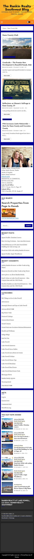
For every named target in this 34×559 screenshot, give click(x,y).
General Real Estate (9, 57)
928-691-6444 (6, 177)
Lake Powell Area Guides (9, 349)
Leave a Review (26, 516)
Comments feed (6, 404)
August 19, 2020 (19, 67)
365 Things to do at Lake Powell (12, 298)
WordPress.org (6, 408)
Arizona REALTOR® (8, 309)
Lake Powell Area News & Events (12, 353)
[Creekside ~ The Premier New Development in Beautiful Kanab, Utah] (17, 48)
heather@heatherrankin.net (11, 516)
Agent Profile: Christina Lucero (11, 237)
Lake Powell (5, 342)
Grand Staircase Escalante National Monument (16, 327)
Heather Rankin (8, 67)
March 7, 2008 (18, 130)
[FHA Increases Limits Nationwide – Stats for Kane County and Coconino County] (17, 119)
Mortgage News (7, 119)
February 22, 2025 (20, 490)
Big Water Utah (6, 313)
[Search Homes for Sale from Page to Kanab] (28, 226)
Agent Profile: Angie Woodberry (12, 254)
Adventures (5, 302)
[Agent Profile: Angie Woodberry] (7, 474)
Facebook (5, 518)
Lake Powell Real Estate (9, 367)
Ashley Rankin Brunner (9, 265)
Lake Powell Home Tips (9, 360)
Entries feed (5, 401)
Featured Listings (7, 316)
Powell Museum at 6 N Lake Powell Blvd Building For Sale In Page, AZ (23, 449)
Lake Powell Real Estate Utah (11, 371)
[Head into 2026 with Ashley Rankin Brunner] (7, 462)
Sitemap (11, 518)
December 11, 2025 (20, 467)
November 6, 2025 (20, 479)
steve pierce (5, 274)
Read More (7, 75)
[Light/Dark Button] (28, 22)
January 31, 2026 (20, 453)
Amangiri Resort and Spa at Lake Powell (14, 305)
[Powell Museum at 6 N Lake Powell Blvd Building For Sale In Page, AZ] (7, 449)
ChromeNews (25, 555)
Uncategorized (8, 97)
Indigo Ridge (6, 335)
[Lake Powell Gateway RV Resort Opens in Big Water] (7, 487)
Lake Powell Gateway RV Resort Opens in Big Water (22, 487)
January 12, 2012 (19, 108)
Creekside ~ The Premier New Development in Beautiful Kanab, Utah (17, 63)
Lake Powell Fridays (8, 356)
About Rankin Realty (18, 274)
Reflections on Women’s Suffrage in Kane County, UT (16, 104)
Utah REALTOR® (7, 385)
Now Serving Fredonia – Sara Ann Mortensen (16, 241)
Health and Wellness (8, 331)
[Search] (32, 22)
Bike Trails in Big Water (22, 271)
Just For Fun (5, 338)
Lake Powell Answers (8, 345)
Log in (4, 397)
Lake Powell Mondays (8, 364)
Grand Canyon (6, 324)
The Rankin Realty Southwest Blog (17, 8)
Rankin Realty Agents (8, 378)
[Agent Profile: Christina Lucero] (7, 423)
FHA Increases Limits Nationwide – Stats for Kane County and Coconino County (16, 126)
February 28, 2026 (20, 429)
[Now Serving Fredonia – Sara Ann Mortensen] (7, 436)
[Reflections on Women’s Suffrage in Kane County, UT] (17, 89)
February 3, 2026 (20, 440)
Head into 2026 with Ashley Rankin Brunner (15, 250)
